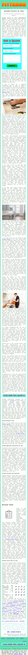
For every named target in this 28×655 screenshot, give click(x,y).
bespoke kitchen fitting (12, 539)
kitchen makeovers (7, 545)
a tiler (16, 607)
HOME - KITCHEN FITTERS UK (14, 631)
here (17, 583)
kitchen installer (14, 320)
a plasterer (19, 608)
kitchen (21, 272)
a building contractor (16, 604)
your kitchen (22, 33)
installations (11, 329)
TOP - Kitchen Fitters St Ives (10, 621)
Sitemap (3, 638)
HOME (10, 8)
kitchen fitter (22, 70)
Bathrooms (22, 621)
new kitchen (5, 364)
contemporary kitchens (12, 532)
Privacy (25, 641)
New (17, 638)
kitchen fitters (6, 239)
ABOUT (16, 8)
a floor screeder (12, 612)
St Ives (12, 400)
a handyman (23, 603)
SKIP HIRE (16, 613)
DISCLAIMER (24, 8)
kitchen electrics (10, 606)
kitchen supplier (6, 424)
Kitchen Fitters (11, 638)
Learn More (18, 654)
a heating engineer (12, 602)
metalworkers (5, 611)
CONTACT (19, 8)
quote (7, 250)
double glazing (20, 611)
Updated (22, 638)
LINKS (13, 8)
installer (12, 260)
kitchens (21, 195)
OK (25, 654)
